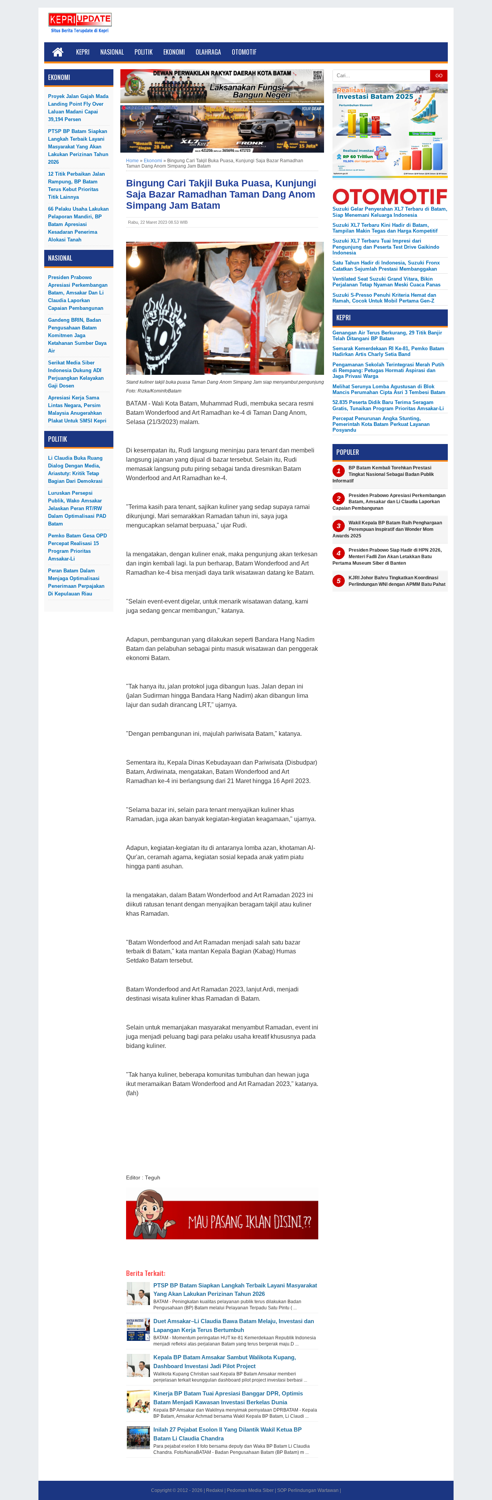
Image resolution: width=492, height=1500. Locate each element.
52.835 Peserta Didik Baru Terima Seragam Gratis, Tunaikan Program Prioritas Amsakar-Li (388, 405)
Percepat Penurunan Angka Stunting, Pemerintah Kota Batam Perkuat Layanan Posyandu (381, 424)
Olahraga (208, 52)
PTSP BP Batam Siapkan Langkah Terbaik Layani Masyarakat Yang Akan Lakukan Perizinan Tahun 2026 (78, 146)
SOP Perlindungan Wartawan (308, 1490)
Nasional (112, 52)
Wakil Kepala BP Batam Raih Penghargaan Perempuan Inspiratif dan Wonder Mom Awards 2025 (387, 529)
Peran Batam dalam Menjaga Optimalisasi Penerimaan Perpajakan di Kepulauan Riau (76, 582)
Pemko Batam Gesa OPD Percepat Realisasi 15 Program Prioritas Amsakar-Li (77, 547)
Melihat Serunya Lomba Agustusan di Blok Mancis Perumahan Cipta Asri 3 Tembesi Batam (388, 389)
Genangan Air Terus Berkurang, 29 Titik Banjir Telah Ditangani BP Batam (387, 335)
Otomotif (244, 52)
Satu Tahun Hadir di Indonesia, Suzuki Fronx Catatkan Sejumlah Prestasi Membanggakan (386, 265)
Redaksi (214, 1490)
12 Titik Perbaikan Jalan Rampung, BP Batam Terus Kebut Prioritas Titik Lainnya (76, 185)
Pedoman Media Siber (250, 1490)
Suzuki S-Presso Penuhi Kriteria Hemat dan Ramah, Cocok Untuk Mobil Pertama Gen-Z (384, 298)
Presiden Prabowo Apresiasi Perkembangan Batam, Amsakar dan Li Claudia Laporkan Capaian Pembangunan (78, 292)
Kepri (83, 52)
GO (438, 75)
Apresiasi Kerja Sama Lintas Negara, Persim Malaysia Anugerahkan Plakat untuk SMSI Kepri (77, 409)
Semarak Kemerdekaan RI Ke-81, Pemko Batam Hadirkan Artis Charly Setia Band (388, 351)
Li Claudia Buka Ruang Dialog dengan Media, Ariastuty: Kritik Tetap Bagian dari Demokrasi (75, 469)
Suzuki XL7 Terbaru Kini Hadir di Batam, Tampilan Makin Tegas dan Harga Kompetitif (384, 228)
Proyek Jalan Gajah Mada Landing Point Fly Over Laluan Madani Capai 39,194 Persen (78, 107)
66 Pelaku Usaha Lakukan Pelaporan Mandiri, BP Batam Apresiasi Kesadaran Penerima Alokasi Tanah (78, 224)
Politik (144, 52)
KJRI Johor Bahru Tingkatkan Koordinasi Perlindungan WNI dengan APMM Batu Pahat (397, 581)
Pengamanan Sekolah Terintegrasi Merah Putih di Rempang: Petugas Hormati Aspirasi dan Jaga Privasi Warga (388, 370)
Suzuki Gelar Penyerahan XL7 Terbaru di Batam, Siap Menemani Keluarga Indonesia (389, 212)
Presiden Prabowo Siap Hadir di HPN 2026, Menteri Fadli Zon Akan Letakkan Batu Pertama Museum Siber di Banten (387, 556)
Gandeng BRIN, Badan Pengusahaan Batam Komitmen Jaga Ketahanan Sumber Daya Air (77, 335)
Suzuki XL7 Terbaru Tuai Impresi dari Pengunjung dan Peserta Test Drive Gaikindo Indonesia (385, 247)
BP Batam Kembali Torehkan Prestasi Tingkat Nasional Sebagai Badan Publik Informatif (383, 474)
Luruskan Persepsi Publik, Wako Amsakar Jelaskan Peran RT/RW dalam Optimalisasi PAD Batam (77, 508)
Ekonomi (174, 52)
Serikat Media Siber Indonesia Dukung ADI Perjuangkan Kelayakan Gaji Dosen (76, 374)
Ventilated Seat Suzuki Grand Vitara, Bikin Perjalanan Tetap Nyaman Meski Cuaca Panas (386, 282)
